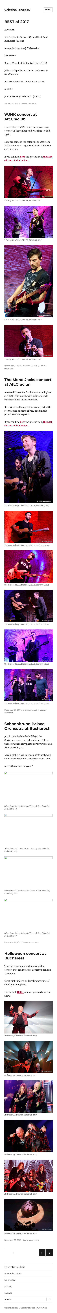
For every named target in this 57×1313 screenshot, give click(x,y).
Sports (7, 1286)
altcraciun (27, 366)
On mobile (10, 1280)
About (7, 1299)
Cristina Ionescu (17, 10)
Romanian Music (13, 1273)
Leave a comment (28, 103)
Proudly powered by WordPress (34, 1308)
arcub (35, 366)
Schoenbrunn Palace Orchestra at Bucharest (26, 726)
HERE (20, 992)
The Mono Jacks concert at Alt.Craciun (27, 382)
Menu (48, 10)
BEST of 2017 (16, 21)
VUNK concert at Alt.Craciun (20, 116)
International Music (14, 1267)
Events (8, 1293)
